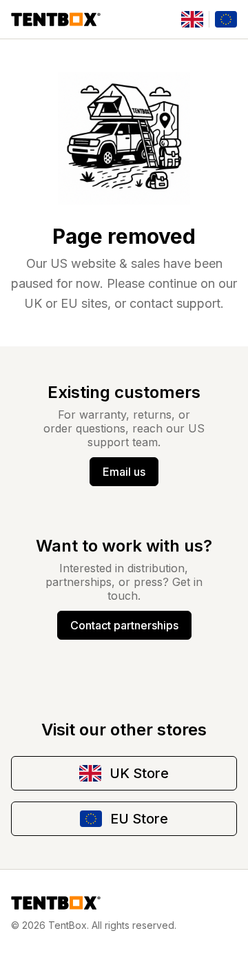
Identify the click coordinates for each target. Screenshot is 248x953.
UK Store (139, 773)
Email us (124, 472)
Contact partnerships (124, 625)
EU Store (139, 818)
